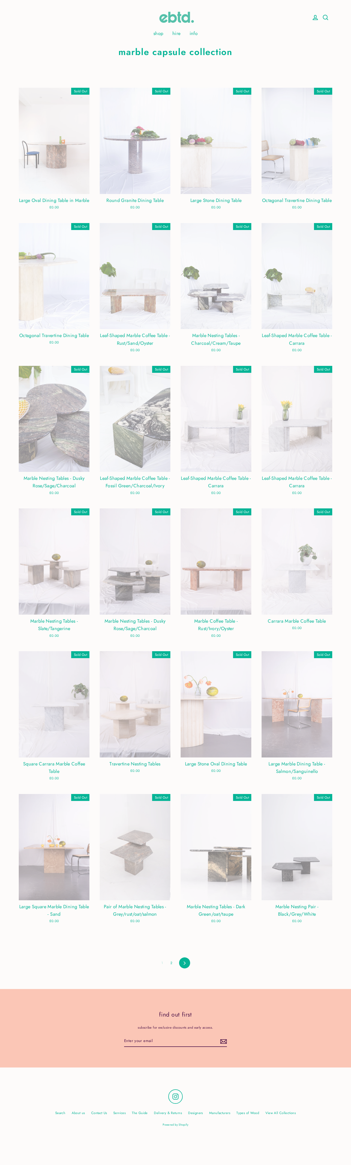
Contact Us (99, 1112)
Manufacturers (219, 1112)
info (194, 33)
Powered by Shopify (175, 1125)
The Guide (139, 1112)
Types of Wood (247, 1112)
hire (176, 33)
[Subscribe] (223, 1041)
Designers (195, 1112)
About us (78, 1112)
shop (158, 33)
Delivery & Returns (168, 1112)
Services (119, 1112)
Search (60, 1112)
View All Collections (280, 1112)
